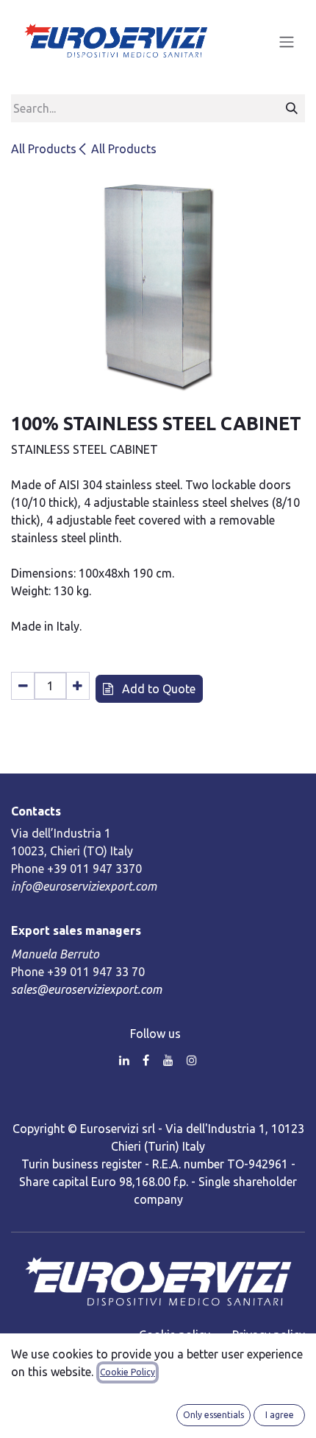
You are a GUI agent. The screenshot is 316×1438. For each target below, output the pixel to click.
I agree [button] (279, 1415)
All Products (43, 148)
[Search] (292, 108)
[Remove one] (23, 686)
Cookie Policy (127, 1372)
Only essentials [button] (213, 1415)
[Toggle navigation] (286, 41)
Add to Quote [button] (157, 688)
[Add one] (77, 686)
